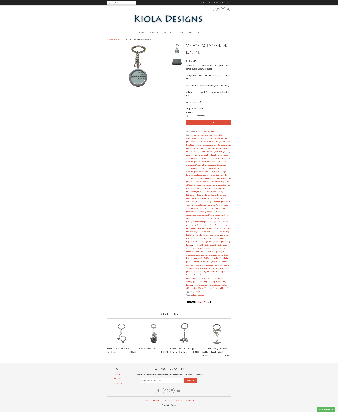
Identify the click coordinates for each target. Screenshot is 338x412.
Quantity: (190, 112)
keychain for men (208, 238)
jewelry (189, 225)
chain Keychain (216, 155)
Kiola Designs (198, 295)
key (194, 225)
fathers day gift (192, 195)
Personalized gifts (201, 258)
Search (180, 32)
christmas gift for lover (195, 168)
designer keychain (202, 188)
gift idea (194, 205)
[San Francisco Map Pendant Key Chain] (177, 49)
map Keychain (203, 245)
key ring (196, 235)
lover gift (220, 242)
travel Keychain (200, 275)
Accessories (199, 135)
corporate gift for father (210, 182)
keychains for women (195, 242)
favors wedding (192, 198)
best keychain (209, 148)
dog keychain (215, 188)
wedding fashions (200, 285)
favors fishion (210, 195)
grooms (208, 208)
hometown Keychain (201, 222)
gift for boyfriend (202, 202)
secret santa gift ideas (194, 265)
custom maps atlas (219, 185)
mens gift (209, 248)
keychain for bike (193, 238)
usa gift (204, 278)
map (195, 245)
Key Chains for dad (193, 228)
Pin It (199, 302)
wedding (203, 282)
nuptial (222, 252)
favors (201, 195)
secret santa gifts (210, 265)
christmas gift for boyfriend (197, 162)
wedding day (213, 282)
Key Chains (210, 132)
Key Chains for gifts (210, 228)
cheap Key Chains (205, 158)
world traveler (224, 288)
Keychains (220, 238)
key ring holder (206, 235)
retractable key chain (208, 262)
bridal (218, 148)
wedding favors (214, 285)
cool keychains (200, 175)
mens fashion (199, 248)
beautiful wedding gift (195, 145)
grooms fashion (218, 208)
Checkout (225, 2)
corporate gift (192, 178)
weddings (205, 288)
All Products (201, 132)
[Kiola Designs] (169, 19)
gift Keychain (217, 205)
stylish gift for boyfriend (213, 268)
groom (201, 208)
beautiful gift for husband (200, 142)
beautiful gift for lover (221, 142)
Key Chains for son (217, 232)
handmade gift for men (211, 218)
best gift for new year (195, 148)
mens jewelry (219, 248)
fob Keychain (205, 198)
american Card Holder (213, 135)
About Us (168, 32)
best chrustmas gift (223, 145)
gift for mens (215, 202)
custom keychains (204, 185)
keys (206, 242)
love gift (212, 242)
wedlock (213, 288)
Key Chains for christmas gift (217, 225)
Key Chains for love (202, 232)
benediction (210, 145)
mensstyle (190, 252)
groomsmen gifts (204, 215)
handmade (215, 215)
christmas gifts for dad (195, 172)
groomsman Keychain (195, 212)
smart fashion (223, 265)
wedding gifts (195, 288)
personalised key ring (208, 255)
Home (141, 32)
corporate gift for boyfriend (210, 178)
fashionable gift (192, 192)
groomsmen (191, 215)
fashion (225, 188)
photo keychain (192, 262)
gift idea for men (205, 205)
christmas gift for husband (196, 165)
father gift (221, 192)
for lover (215, 198)
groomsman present (213, 212)
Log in (202, 2)
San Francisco (223, 262)
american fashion (193, 138)
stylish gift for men (207, 272)
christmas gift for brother (220, 162)
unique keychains (193, 278)
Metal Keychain (201, 252)
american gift (206, 138)
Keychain (224, 235)
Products (154, 32)
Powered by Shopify (169, 405)
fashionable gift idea (208, 192)
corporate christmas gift (216, 175)
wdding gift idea (192, 282)
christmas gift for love (217, 165)
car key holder (204, 155)
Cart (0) (214, 2)
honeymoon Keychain (219, 222)
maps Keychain (216, 245)
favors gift (221, 195)
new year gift (213, 252)
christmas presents (212, 172)
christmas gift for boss (221, 158)
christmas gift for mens (215, 168)
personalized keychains (218, 258)
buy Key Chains (208, 152)
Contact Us (194, 32)
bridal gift (197, 152)
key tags (217, 235)
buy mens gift (220, 152)
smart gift (190, 268)
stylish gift (199, 268)
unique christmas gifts (216, 275)
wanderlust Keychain (216, 278)
